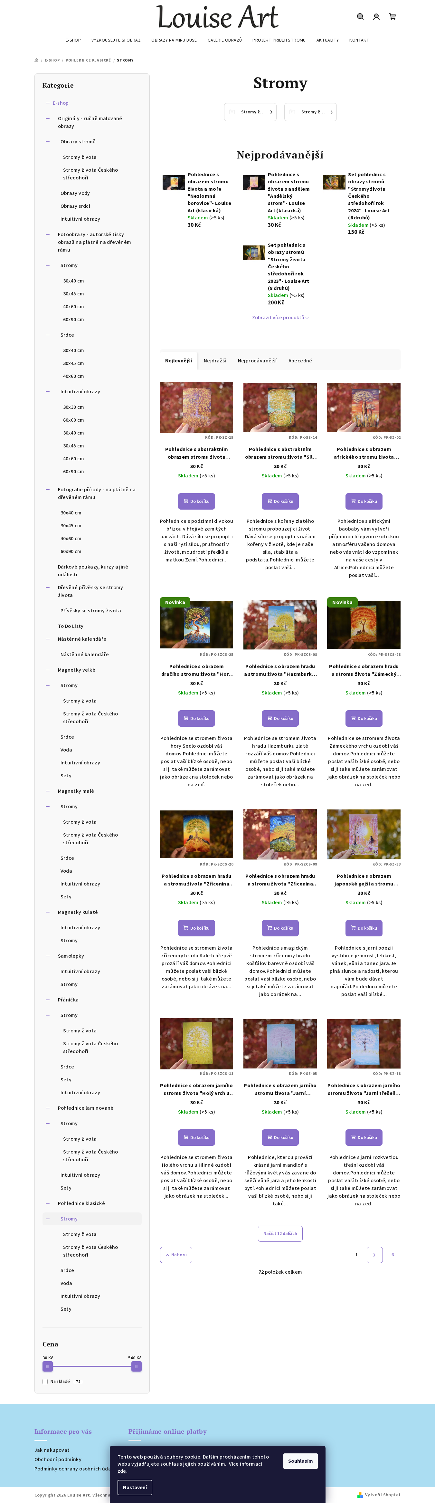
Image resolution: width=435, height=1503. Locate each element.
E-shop (61, 103)
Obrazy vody (75, 193)
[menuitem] (73, 40)
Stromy (69, 265)
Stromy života (80, 157)
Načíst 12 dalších (280, 1233)
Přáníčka (68, 999)
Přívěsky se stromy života (91, 610)
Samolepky (71, 956)
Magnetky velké (77, 670)
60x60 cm (73, 420)
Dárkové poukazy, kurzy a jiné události (93, 570)
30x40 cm (73, 280)
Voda (66, 749)
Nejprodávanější (257, 360)
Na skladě (65, 1381)
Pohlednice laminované (86, 1108)
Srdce (67, 335)
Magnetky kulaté (78, 912)
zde (122, 1471)
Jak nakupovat (52, 1450)
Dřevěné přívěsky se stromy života (90, 591)
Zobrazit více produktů (278, 317)
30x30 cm (73, 407)
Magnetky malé (76, 791)
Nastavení (135, 1487)
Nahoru (179, 1255)
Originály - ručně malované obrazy (90, 122)
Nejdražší (215, 360)
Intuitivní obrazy (80, 219)
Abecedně (300, 360)
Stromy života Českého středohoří (90, 174)
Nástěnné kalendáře (82, 639)
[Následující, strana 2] (375, 1255)
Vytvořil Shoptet (383, 1495)
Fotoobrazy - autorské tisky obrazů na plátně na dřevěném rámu (94, 242)
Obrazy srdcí (75, 206)
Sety (66, 775)
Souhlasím (300, 1461)
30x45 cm (73, 293)
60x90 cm (73, 319)
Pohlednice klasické (81, 1203)
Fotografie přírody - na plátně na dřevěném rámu (97, 493)
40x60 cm (73, 306)
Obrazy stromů (78, 141)
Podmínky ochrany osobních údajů (75, 1468)
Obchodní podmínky (58, 1459)
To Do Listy (71, 626)
